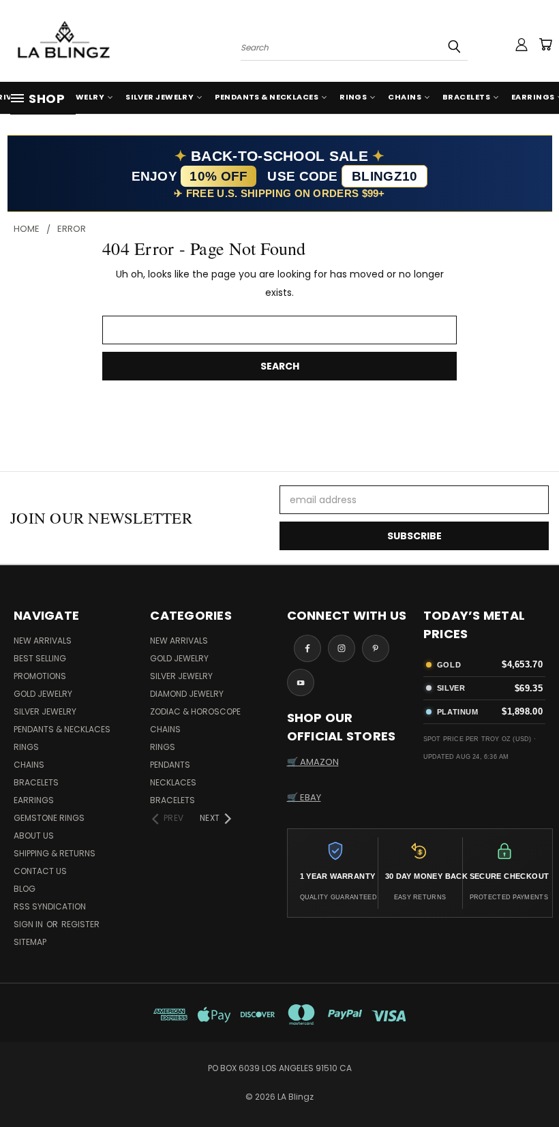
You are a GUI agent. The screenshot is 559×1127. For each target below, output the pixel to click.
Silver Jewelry (159, 96)
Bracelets (466, 96)
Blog (24, 889)
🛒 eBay (304, 797)
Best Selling (40, 658)
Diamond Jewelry (187, 694)
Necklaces (173, 782)
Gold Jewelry (72, 96)
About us (34, 835)
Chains (404, 96)
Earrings (34, 800)
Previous (538, 1084)
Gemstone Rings (49, 818)
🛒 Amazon (313, 761)
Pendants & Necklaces (266, 96)
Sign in (29, 924)
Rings (353, 96)
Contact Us (40, 871)
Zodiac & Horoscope (195, 711)
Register (80, 924)
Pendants (170, 764)
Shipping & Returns (54, 853)
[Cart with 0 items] (545, 44)
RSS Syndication (50, 906)
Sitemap (30, 942)
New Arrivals (43, 640)
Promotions (40, 676)
